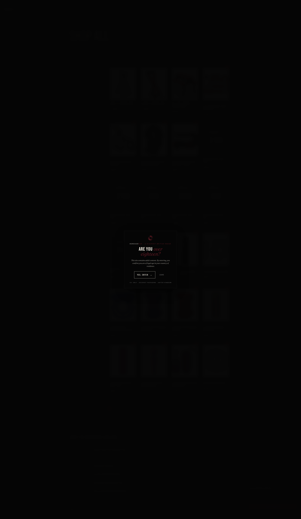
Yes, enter (144, 275)
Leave (162, 275)
